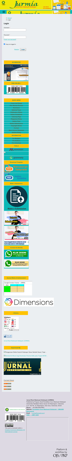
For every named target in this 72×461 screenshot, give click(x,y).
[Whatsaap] (16, 258)
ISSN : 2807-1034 (32, 415)
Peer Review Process (16, 105)
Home (9, 18)
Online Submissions (16, 123)
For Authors (16, 140)
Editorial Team (16, 110)
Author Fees (16, 121)
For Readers (16, 138)
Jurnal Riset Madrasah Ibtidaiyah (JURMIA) (16, 341)
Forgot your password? (10, 39)
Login (23, 49)
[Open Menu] (4, 12)
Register (16, 49)
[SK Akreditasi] (16, 80)
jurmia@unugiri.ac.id (38, 413)
